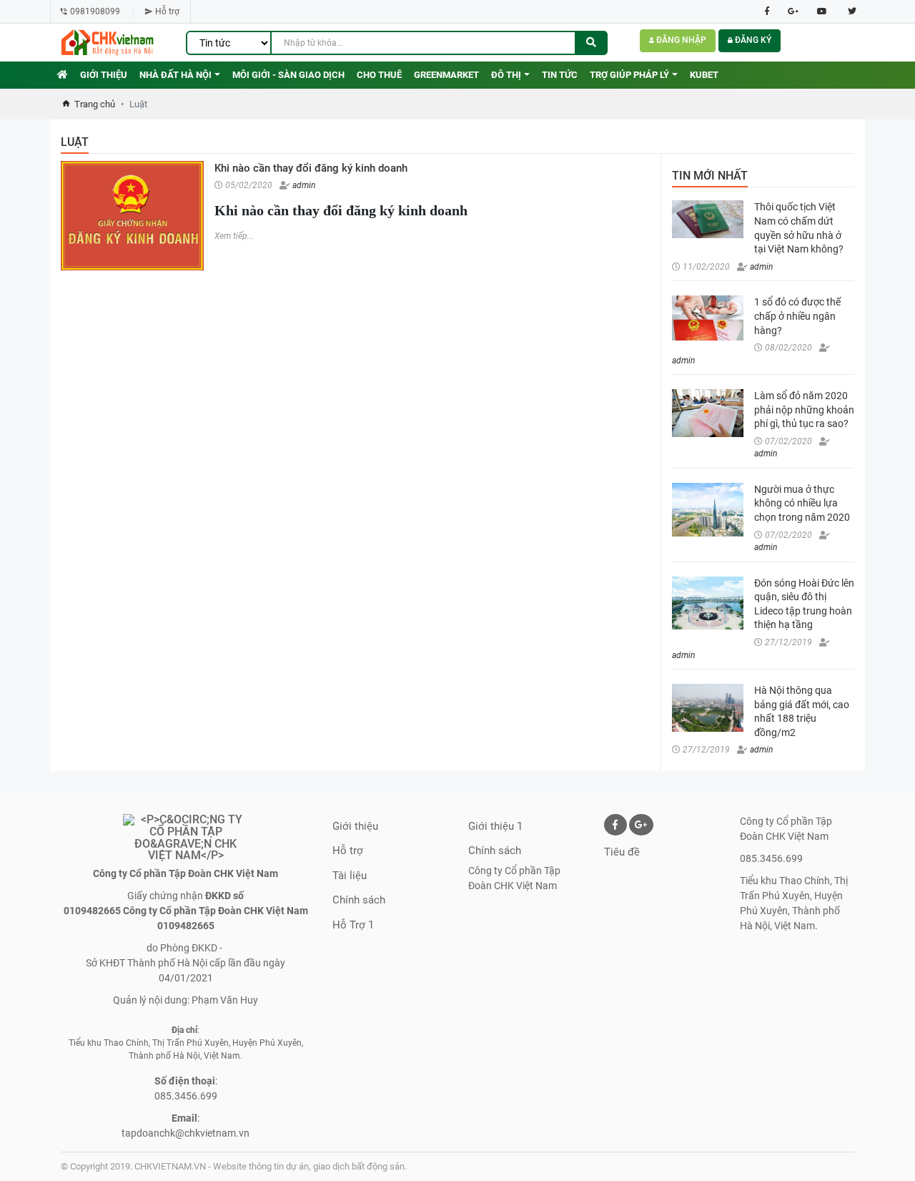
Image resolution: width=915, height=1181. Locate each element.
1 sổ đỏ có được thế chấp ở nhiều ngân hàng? (797, 315)
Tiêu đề (622, 852)
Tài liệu (349, 875)
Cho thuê (379, 74)
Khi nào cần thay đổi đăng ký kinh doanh (310, 168)
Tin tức (560, 74)
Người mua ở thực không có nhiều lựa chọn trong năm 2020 (802, 503)
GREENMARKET (446, 74)
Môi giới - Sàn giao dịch (288, 74)
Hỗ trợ (168, 11)
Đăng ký (752, 40)
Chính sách (358, 899)
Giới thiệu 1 (495, 826)
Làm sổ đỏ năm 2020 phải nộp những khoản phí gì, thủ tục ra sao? (804, 409)
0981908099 (96, 11)
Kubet (704, 74)
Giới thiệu (103, 74)
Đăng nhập (680, 40)
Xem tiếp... (234, 236)
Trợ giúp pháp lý (629, 74)
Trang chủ (94, 104)
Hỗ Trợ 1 (353, 924)
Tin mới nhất (710, 175)
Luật (75, 142)
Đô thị (506, 74)
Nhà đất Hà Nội (175, 74)
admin (302, 185)
